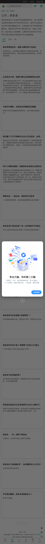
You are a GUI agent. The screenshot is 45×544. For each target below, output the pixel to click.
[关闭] (22, 300)
